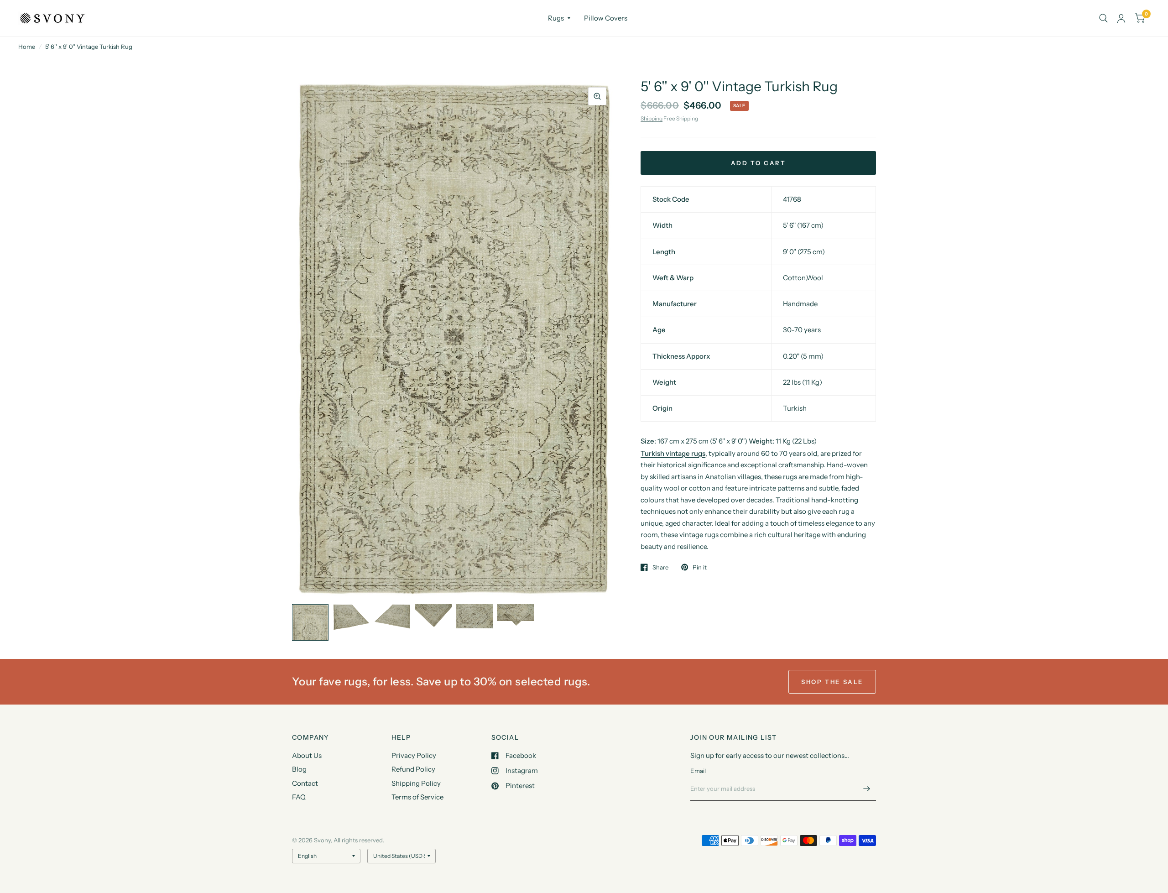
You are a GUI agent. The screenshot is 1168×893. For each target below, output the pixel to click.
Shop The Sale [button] (832, 681)
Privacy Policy (413, 755)
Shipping (651, 118)
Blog (299, 769)
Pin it (700, 567)
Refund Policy (413, 769)
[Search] (1103, 18)
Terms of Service (417, 797)
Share (660, 567)
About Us (307, 755)
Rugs (556, 18)
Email (698, 770)
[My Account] (1121, 18)
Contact (305, 783)
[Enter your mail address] (867, 789)
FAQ (299, 797)
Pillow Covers (605, 18)
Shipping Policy (416, 783)
